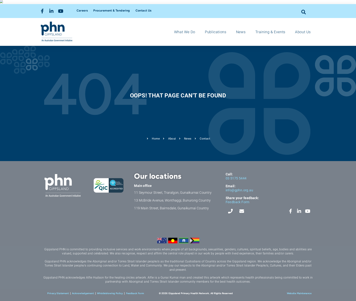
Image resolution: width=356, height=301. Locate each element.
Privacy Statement (58, 293)
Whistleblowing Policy (110, 293)
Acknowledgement (83, 293)
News (240, 32)
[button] (303, 12)
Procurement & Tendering (111, 10)
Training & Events (270, 32)
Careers (82, 10)
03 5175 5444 (236, 178)
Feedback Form (238, 202)
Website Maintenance (299, 293)
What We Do (184, 32)
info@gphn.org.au (239, 190)
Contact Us (143, 10)
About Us (303, 32)
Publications (215, 32)
